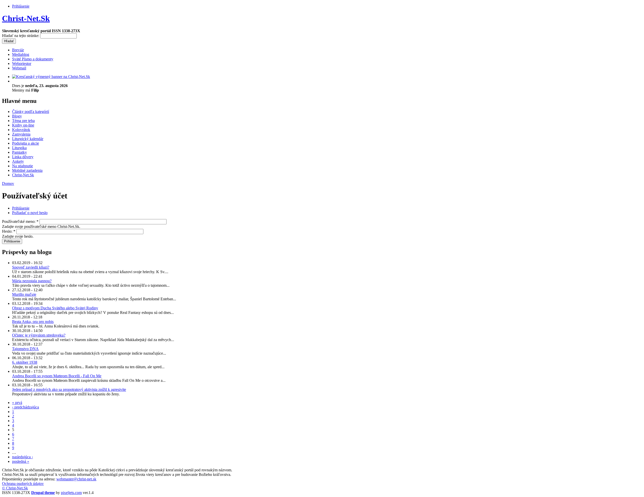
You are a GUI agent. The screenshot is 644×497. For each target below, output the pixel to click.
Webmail (19, 68)
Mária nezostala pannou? (32, 281)
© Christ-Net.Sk (15, 488)
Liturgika (19, 148)
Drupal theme (43, 492)
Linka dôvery (22, 157)
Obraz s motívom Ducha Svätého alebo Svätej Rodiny (55, 308)
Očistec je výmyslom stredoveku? (38, 335)
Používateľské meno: (20, 221)
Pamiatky (19, 152)
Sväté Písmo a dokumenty (32, 59)
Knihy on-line (23, 125)
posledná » (20, 461)
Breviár (18, 50)
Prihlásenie (20, 6)
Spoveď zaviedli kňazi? (30, 267)
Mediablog (20, 54)
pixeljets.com (71, 492)
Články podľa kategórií (30, 111)
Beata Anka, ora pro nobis (33, 321)
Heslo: (8, 231)
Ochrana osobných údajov (23, 483)
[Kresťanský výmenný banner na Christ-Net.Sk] (51, 76)
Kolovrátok (21, 130)
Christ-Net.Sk (26, 18)
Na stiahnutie (22, 166)
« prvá (17, 402)
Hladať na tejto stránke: (21, 35)
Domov (8, 183)
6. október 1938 (24, 362)
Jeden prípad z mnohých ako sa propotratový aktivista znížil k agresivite (69, 389)
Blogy (17, 116)
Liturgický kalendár (27, 139)
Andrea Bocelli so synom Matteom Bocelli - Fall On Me (56, 376)
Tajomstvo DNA (25, 349)
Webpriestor (21, 63)
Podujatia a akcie (25, 143)
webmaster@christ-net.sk (76, 479)
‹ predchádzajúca (25, 407)
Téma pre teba (23, 120)
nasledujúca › (22, 457)
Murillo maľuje (24, 294)
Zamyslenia (21, 134)
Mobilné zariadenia (27, 170)
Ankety (18, 161)
